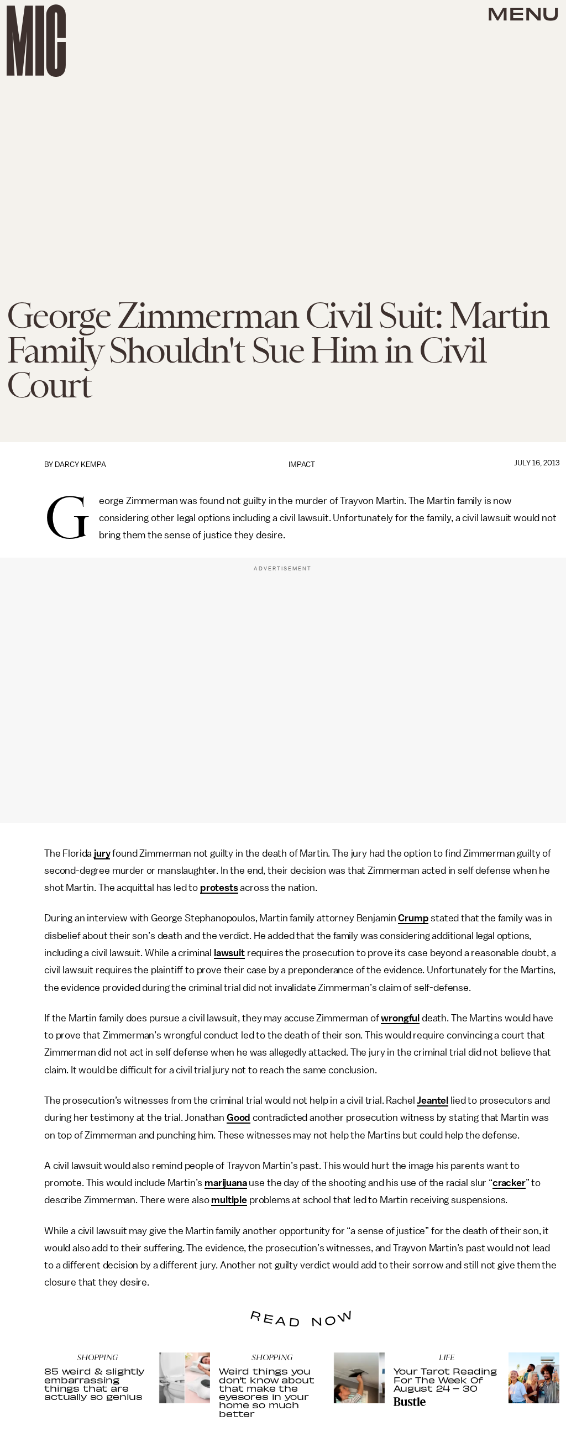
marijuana (226, 1183)
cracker (509, 1183)
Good (238, 1118)
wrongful (400, 1018)
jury (102, 853)
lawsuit (229, 953)
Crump (413, 918)
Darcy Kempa (80, 464)
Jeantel (432, 1100)
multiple (229, 1200)
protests (219, 888)
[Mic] (36, 40)
